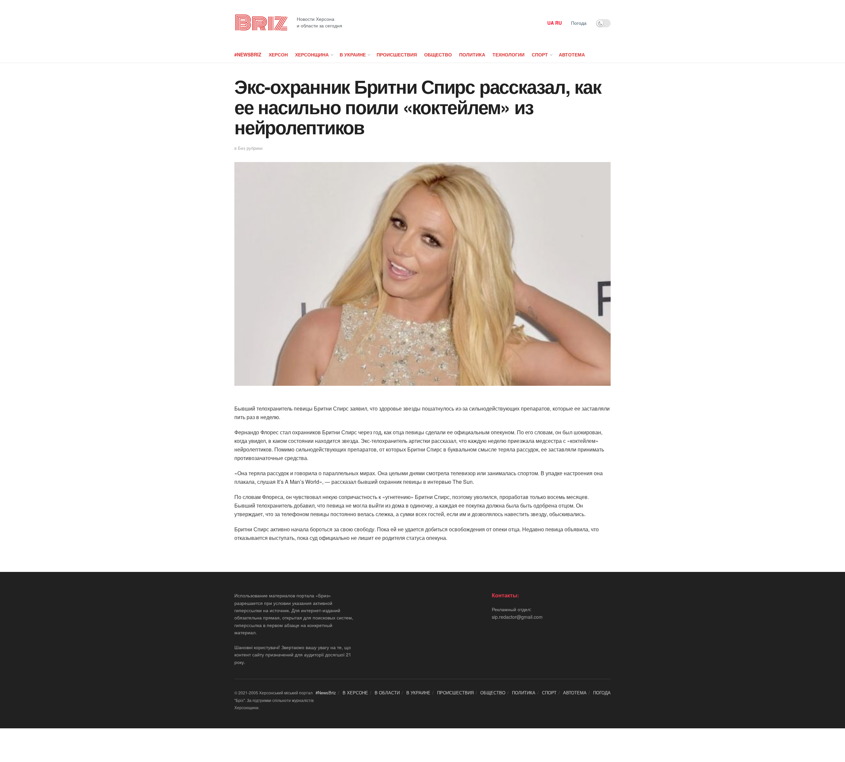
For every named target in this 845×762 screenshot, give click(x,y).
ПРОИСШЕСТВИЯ (397, 54)
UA (550, 22)
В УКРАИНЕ (353, 54)
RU (558, 22)
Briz (260, 23)
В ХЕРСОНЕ (355, 692)
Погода (579, 22)
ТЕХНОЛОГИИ (508, 54)
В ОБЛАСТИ (387, 692)
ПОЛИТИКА (472, 54)
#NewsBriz (247, 54)
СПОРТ (540, 54)
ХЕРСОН (278, 54)
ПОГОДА (602, 692)
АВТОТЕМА (572, 54)
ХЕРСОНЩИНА (312, 54)
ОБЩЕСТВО (438, 54)
